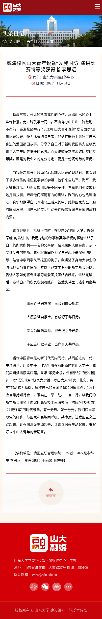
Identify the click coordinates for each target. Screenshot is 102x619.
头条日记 (34, 41)
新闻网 (15, 41)
